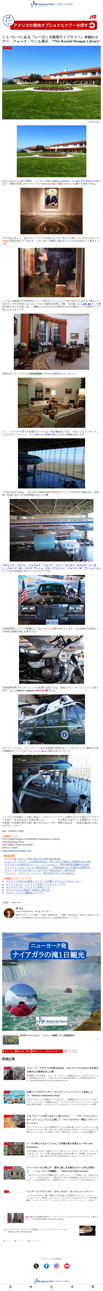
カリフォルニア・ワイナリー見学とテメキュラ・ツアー (36, 884)
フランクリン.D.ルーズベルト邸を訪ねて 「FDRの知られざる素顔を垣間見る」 (48, 867)
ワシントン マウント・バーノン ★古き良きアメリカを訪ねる (40, 873)
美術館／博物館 (24, 1051)
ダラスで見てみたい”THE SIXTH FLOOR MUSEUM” (34, 858)
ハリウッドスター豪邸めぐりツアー (25, 893)
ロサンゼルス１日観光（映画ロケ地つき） (29, 890)
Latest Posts (16, 902)
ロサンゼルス (10, 1051)
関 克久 (20, 908)
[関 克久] (9, 913)
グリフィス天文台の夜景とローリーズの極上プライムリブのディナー (43, 881)
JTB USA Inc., (46, 911)
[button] (95, 713)
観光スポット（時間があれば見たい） (48, 1051)
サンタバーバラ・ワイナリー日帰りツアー (29, 887)
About (5, 902)
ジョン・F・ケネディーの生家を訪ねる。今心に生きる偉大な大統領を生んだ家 (48, 861)
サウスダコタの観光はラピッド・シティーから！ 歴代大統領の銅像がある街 (47, 864)
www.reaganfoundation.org (16, 850)
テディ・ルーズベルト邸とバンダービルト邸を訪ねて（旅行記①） (41, 870)
